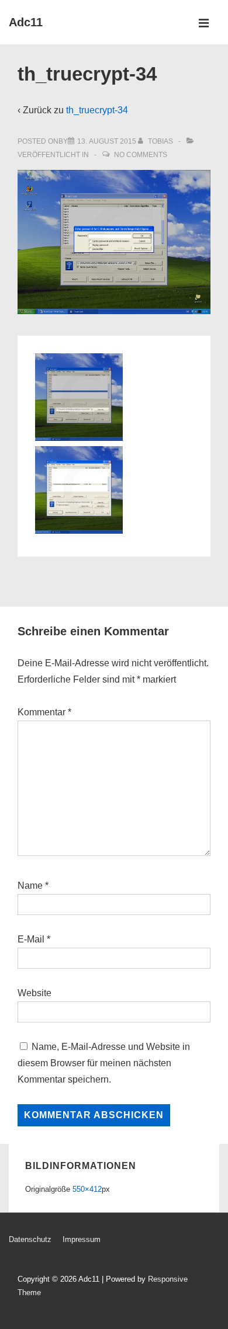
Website (34, 993)
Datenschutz (30, 1239)
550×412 (87, 1189)
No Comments (140, 155)
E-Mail (31, 939)
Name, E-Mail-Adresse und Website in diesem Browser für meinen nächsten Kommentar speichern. (104, 1063)
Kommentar (44, 712)
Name (30, 885)
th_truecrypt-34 (97, 110)
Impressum (82, 1239)
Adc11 (26, 22)
